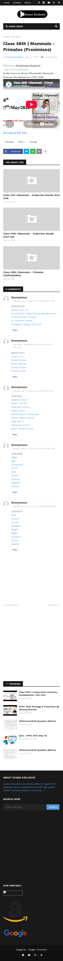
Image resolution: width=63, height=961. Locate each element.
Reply (15, 330)
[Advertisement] (31, 644)
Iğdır (13, 461)
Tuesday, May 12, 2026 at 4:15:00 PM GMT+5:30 (33, 391)
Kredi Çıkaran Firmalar (24, 317)
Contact (17, 2)
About (27, 2)
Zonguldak (17, 464)
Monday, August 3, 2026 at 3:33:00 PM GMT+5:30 (34, 449)
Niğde (14, 457)
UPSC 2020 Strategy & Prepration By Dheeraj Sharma (39, 708)
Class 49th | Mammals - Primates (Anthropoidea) (23, 274)
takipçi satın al (19, 310)
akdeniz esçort (19, 399)
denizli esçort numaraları (25, 414)
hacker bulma (19, 367)
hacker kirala (18, 371)
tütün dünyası (19, 363)
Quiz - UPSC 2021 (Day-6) (33, 735)
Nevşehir (16, 526)
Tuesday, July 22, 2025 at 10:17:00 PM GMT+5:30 (33, 301)
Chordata (16, 37)
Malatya (15, 482)
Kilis (13, 472)
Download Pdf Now (15, 132)
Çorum (15, 522)
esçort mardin (19, 403)
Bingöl (14, 529)
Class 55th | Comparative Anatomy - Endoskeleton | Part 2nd (39, 693)
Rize (13, 515)
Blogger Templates (37, 949)
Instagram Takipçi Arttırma (26, 324)
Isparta (15, 544)
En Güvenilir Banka (21, 320)
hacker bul (17, 356)
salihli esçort (18, 410)
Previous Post (12, 605)
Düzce (14, 540)
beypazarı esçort (20, 407)
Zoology (33, 142)
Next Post (53, 605)
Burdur (15, 475)
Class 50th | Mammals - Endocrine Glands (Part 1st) (28, 235)
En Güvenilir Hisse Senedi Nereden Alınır (34, 313)
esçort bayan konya (22, 428)
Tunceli (15, 486)
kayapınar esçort (20, 425)
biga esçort (17, 421)
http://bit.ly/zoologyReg (16, 69)
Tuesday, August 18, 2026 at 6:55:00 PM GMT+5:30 (35, 506)
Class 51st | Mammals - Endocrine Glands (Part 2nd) (31, 197)
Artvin (14, 468)
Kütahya (15, 536)
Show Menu (16, 26)
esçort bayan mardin (23, 417)
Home (6, 2)
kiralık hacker (18, 360)
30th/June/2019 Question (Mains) (37, 721)
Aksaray (15, 479)
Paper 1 (21, 142)
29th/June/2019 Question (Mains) (37, 750)
